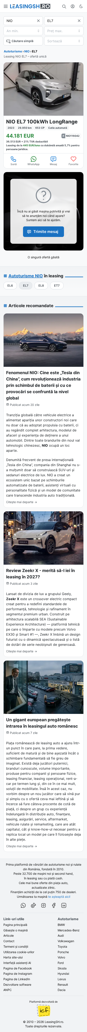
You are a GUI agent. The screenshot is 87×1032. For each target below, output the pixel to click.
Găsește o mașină (15, 930)
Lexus (62, 979)
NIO (27, 51)
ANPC (7, 990)
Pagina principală (15, 925)
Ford (61, 963)
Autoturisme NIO (25, 275)
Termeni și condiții (15, 946)
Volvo (61, 957)
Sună (14, 164)
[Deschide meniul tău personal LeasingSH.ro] (72, 6)
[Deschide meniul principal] (6, 6)
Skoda (62, 968)
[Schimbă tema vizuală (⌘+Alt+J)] (81, 6)
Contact (8, 941)
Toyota (62, 946)
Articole (8, 935)
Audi (61, 935)
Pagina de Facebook (17, 968)
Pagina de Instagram (17, 973)
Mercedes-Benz (69, 930)
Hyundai (63, 973)
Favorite (73, 164)
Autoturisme (13, 51)
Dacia (61, 990)
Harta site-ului (13, 957)
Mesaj (53, 164)
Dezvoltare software (17, 984)
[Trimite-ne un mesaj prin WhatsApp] (23, 906)
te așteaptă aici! (59, 896)
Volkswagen (66, 941)
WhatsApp (33, 164)
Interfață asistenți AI (17, 963)
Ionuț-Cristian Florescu (43, 1010)
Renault (63, 984)
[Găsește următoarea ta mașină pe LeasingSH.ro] (30, 6)
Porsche (63, 952)
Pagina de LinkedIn (16, 979)
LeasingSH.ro (54, 1022)
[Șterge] (38, 21)
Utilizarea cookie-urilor (18, 952)
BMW (61, 925)
